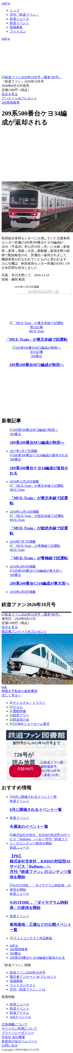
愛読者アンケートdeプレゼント (24, 631)
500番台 (15, 953)
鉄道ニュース (19, 18)
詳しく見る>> (11, 695)
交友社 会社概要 (13, 1037)
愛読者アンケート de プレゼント (33, 976)
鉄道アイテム (19, 1012)
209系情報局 (10, 102)
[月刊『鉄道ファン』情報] (36, 43)
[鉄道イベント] (36, 51)
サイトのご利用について (19, 1028)
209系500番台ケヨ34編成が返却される (37, 957)
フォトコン (18, 31)
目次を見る (10, 627)
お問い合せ (10, 1045)
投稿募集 (16, 27)
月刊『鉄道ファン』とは (27, 989)
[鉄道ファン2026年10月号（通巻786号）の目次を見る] (32, 77)
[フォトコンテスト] (36, 59)
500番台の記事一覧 (43, 291)
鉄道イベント (19, 23)
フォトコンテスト (23, 985)
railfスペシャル (20, 1017)
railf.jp (6, 3)
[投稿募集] (36, 55)
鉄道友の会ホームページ (19, 1041)
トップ (14, 10)
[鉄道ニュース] (36, 47)
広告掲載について (15, 1024)
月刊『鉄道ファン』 (24, 14)
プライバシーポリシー (18, 1033)
